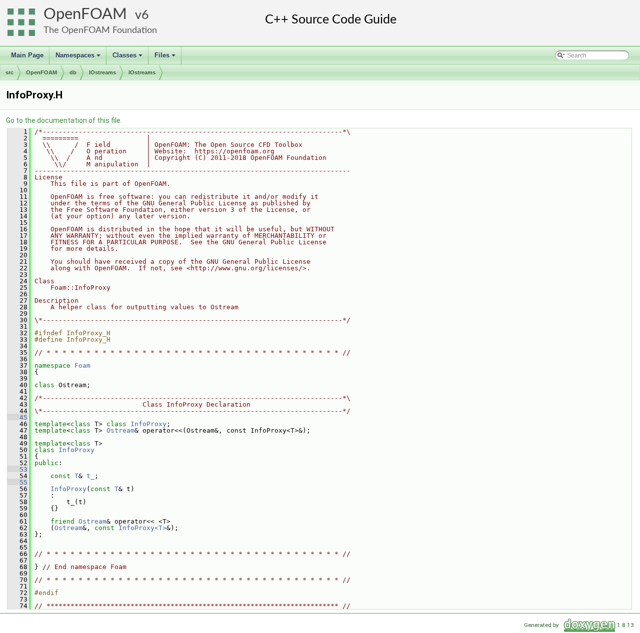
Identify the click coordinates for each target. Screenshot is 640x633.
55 (18, 482)
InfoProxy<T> (142, 528)
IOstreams (102, 72)
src (10, 72)
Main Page (27, 55)
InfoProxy (148, 424)
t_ (90, 476)
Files (165, 57)
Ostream (120, 430)
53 (18, 469)
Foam (82, 365)
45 (18, 417)
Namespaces (79, 57)
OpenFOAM (85, 14)
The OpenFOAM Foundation (100, 30)
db (73, 72)
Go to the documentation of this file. (64, 120)
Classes (128, 57)
